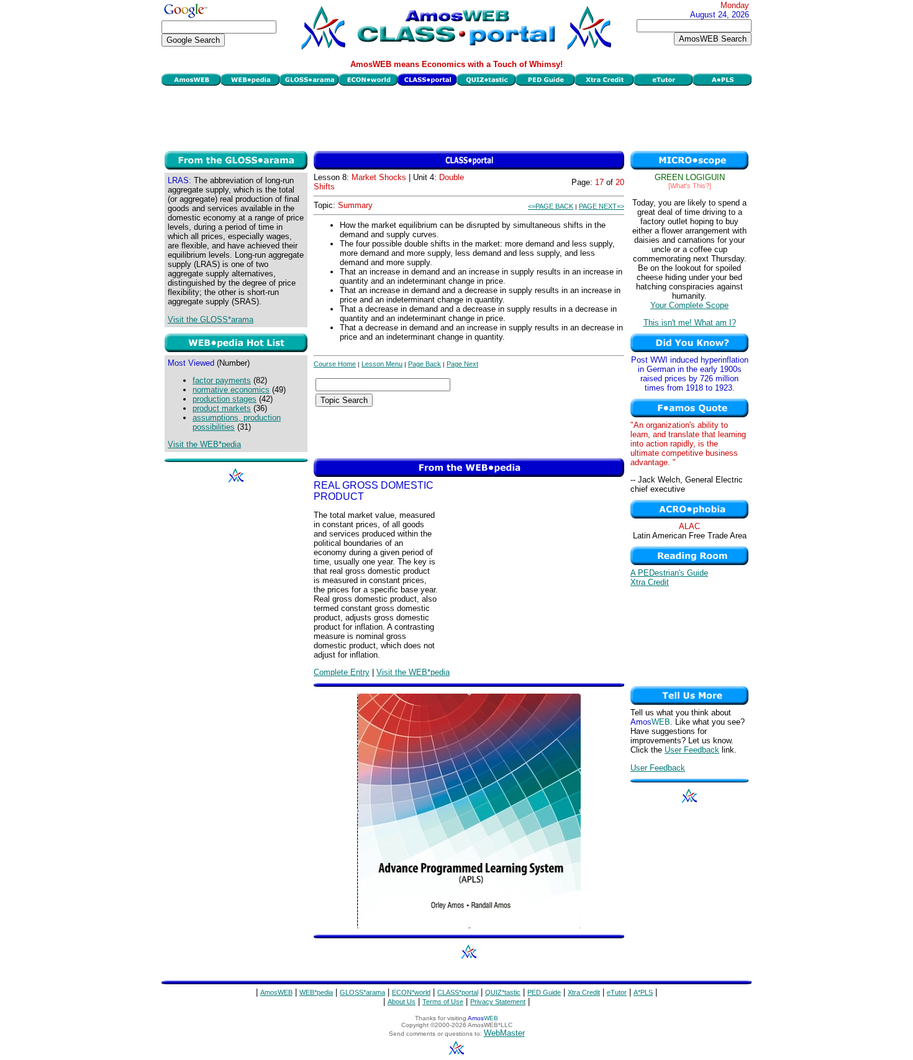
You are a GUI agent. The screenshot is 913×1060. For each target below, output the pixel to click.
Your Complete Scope (689, 305)
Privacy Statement (497, 1001)
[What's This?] (689, 185)
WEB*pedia (316, 992)
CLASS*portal (457, 992)
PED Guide (544, 992)
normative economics (231, 389)
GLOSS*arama (362, 992)
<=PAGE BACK (550, 206)
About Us (402, 1001)
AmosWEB (276, 992)
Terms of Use (442, 1001)
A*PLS (643, 992)
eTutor (617, 992)
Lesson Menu (381, 364)
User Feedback (692, 749)
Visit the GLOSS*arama (210, 319)
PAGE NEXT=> (601, 206)
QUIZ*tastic (502, 992)
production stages (225, 399)
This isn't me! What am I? (689, 322)
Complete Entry (342, 672)
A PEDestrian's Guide (669, 573)
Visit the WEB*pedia (204, 444)
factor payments (222, 380)
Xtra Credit (649, 582)
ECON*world (411, 992)
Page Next (462, 364)
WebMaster (504, 1033)
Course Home (335, 364)
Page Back (424, 364)
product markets (222, 408)
